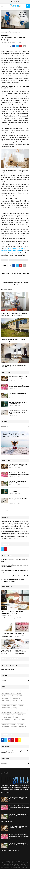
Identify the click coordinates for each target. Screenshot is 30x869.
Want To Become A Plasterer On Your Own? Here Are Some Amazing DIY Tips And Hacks (14, 314)
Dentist (21, 700)
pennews (14, 719)
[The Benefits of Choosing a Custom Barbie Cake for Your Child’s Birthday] (4, 387)
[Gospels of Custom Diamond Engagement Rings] (22, 627)
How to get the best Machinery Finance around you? (6, 652)
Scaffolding (12, 724)
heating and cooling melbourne (9, 710)
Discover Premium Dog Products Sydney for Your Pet (18, 402)
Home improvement (22, 710)
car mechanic (4, 695)
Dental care (14, 700)
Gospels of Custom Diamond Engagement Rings (21, 635)
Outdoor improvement (7, 717)
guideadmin (4, 42)
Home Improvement (5, 35)
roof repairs (5, 724)
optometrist (20, 714)
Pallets (16, 717)
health (14, 707)
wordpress (4, 729)
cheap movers (5, 260)
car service (19, 695)
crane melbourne (5, 700)
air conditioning (5, 691)
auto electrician (15, 691)
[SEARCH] (27, 510)
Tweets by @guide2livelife (7, 669)
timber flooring (22, 726)
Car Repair (12, 695)
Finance (14, 705)
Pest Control (22, 719)
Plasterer (4, 722)
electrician (15, 703)
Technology (14, 726)
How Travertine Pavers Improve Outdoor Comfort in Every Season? (18, 394)
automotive (24, 691)
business (19, 693)
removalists (25, 260)
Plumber (11, 722)
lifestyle (23, 712)
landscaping (16, 712)
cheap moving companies (15, 260)
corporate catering (16, 698)
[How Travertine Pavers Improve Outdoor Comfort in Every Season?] (4, 395)
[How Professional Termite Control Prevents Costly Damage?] (4, 378)
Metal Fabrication (6, 714)
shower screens (5, 726)
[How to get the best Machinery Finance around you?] (8, 644)
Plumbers (17, 722)
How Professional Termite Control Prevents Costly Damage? (18, 377)
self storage (20, 724)
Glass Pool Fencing (6, 707)
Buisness (13, 693)
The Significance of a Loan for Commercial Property (12, 612)
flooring (21, 705)
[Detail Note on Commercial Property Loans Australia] (22, 644)
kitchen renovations (6, 712)
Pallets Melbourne (6, 719)
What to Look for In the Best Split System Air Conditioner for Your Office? (18, 412)
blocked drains (5, 693)
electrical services (6, 703)
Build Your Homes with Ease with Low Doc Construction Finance (7, 635)
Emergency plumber (6, 705)
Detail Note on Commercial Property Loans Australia (21, 652)
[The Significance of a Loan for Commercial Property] (15, 600)
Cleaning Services (5, 698)
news (13, 714)
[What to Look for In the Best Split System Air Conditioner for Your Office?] (4, 412)
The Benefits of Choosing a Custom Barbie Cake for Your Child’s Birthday (19, 385)
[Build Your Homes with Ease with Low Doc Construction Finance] (8, 627)
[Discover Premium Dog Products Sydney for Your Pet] (4, 404)
